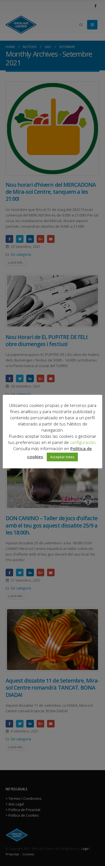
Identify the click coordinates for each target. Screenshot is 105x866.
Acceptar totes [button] (62, 456)
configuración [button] (82, 442)
